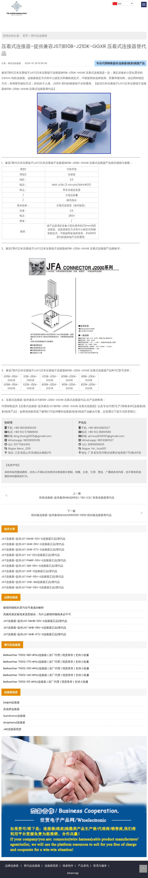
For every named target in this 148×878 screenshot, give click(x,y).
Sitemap (73, 873)
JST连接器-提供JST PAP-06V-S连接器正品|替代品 (32, 576)
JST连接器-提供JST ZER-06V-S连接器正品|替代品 (32, 566)
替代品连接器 (39, 36)
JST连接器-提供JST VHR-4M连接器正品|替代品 (30, 582)
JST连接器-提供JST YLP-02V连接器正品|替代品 (30, 555)
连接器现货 (51, 866)
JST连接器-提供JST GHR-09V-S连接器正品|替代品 (32, 544)
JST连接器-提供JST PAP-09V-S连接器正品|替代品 (32, 587)
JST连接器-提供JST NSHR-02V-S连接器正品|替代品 (33, 539)
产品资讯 (83, 866)
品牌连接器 (12, 866)
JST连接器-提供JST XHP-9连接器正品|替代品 (29, 571)
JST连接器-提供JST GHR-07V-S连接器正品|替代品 (32, 549)
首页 (25, 36)
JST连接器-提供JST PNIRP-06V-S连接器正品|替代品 (33, 560)
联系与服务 (100, 866)
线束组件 (68, 866)
